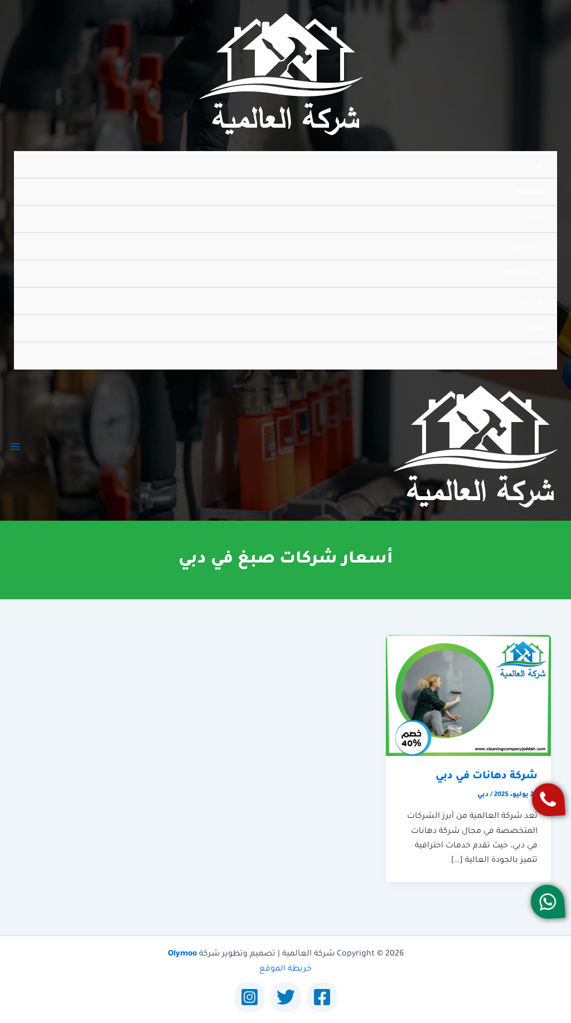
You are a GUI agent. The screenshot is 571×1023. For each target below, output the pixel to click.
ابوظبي (533, 301)
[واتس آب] (547, 901)
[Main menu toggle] (15, 446)
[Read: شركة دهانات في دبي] (468, 696)
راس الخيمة (524, 273)
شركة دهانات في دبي (486, 776)
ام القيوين (528, 246)
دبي (540, 164)
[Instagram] (249, 997)
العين (536, 328)
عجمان (533, 219)
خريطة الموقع (285, 969)
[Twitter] (286, 997)
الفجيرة (533, 355)
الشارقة (531, 191)
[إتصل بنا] (548, 799)
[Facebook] (322, 997)
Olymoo (182, 954)
